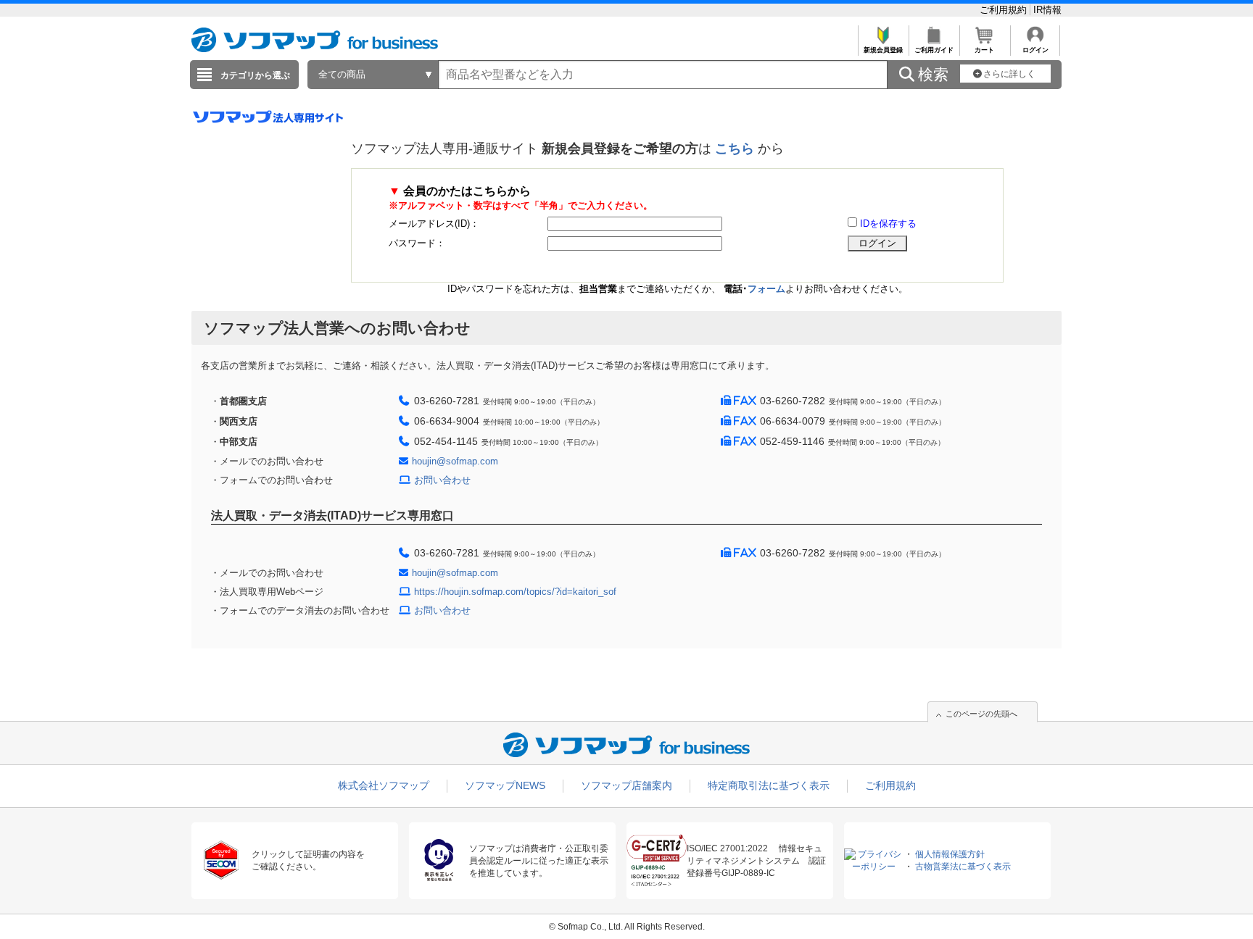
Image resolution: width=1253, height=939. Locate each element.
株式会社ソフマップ (383, 785)
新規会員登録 (883, 50)
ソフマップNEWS (505, 785)
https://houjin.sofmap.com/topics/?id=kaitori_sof (515, 591)
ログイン (1035, 50)
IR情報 (1047, 9)
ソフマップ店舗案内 (626, 785)
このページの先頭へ (981, 713)
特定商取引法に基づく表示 (769, 785)
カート (984, 50)
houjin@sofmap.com (455, 461)
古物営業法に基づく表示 (963, 866)
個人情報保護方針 (950, 854)
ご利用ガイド (934, 50)
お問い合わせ (442, 480)
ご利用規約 (1005, 9)
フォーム (766, 288)
